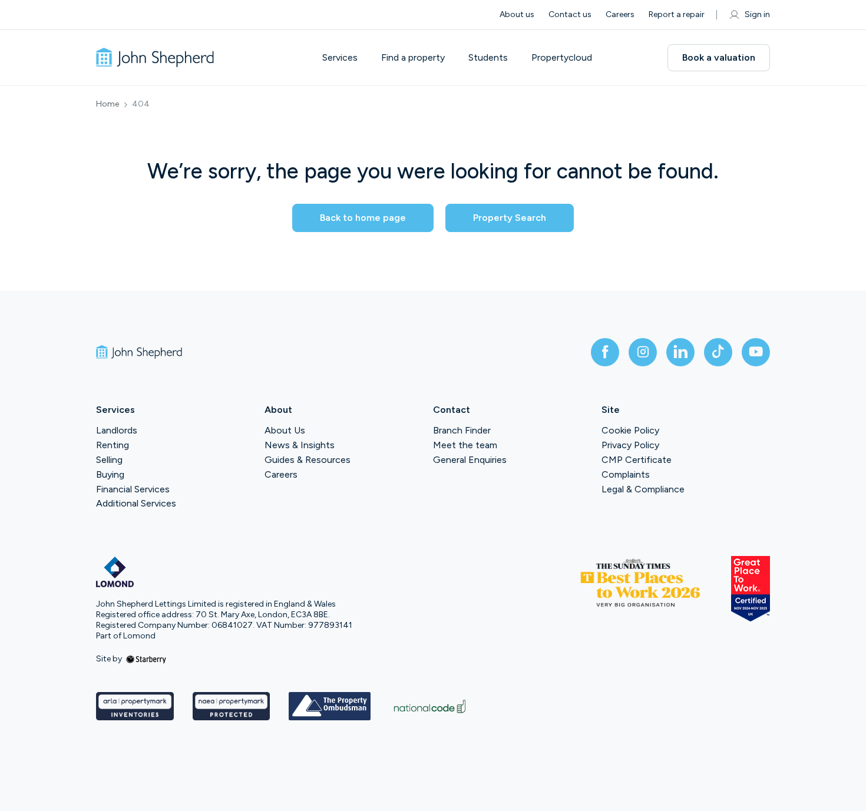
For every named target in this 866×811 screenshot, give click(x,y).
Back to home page (363, 217)
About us (517, 14)
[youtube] (756, 352)
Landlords (116, 430)
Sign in (757, 14)
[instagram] (643, 352)
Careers (620, 14)
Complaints (625, 474)
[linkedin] (680, 352)
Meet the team (465, 445)
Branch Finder (462, 430)
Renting (112, 445)
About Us (285, 430)
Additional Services (136, 503)
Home (107, 104)
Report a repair (677, 14)
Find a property (413, 57)
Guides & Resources (308, 459)
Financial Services (133, 489)
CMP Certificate (636, 459)
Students (488, 57)
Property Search (509, 217)
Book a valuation (718, 57)
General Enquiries (470, 459)
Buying (110, 474)
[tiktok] (718, 352)
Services (340, 57)
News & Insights (300, 445)
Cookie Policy (630, 430)
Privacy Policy (630, 445)
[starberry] (146, 659)
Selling (109, 459)
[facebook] (605, 352)
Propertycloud (561, 57)
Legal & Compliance (643, 489)
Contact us (569, 14)
